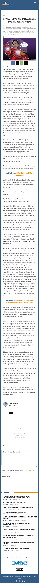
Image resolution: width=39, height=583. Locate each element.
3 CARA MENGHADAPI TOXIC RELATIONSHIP (16, 549)
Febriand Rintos (7, 499)
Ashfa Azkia (6, 539)
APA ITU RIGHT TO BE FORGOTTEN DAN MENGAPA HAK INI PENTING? (20, 518)
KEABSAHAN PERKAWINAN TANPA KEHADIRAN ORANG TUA (19, 530)
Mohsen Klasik (9, 36)
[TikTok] (19, 581)
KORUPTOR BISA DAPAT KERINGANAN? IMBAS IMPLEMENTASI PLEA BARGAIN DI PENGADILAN (17, 497)
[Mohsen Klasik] (4, 37)
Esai (6, 13)
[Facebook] (13, 63)
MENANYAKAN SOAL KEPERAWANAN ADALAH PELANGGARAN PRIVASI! (16, 524)
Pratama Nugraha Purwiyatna (11, 520)
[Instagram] (16, 581)
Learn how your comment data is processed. (17, 471)
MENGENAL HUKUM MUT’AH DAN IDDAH (15, 503)
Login (3, 445)
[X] (17, 63)
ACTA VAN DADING (18, 413)
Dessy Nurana (6, 532)
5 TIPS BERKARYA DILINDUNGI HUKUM (14, 512)
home (3, 13)
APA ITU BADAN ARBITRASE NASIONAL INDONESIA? (18, 507)
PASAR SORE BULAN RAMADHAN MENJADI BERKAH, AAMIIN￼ (18, 543)
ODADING (26, 413)
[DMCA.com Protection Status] (19, 571)
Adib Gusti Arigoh (7, 509)
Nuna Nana (6, 550)
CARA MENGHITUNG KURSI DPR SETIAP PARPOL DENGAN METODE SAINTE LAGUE (20, 537)
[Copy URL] (26, 63)
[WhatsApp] (21, 63)
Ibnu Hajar (6, 504)
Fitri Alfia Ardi (6, 526)
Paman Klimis (6, 545)
